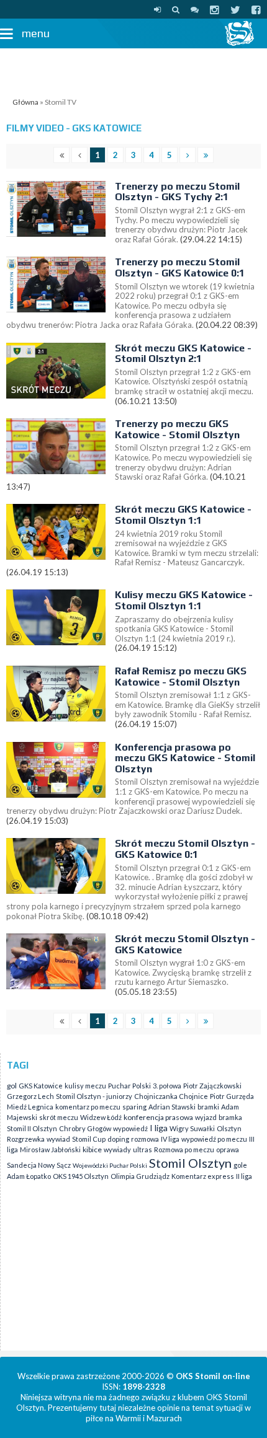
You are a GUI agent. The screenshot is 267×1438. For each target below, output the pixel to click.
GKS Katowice (41, 1086)
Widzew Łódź (101, 1117)
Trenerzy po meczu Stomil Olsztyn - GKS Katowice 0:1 (180, 267)
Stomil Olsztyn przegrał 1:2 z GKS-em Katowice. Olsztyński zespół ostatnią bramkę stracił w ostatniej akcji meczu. (184, 381)
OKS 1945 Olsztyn (81, 1176)
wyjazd (206, 1117)
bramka (230, 1117)
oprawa (227, 1149)
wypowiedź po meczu (214, 1139)
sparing (134, 1107)
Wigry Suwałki (192, 1128)
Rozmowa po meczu (184, 1149)
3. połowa (167, 1086)
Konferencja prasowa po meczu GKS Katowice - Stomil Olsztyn (185, 758)
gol (12, 1085)
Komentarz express (202, 1176)
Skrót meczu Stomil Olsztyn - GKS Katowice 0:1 (185, 848)
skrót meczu (58, 1117)
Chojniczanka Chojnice (171, 1096)
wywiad (58, 1139)
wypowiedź (130, 1128)
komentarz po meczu (87, 1107)
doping (118, 1139)
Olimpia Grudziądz (140, 1176)
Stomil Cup (89, 1139)
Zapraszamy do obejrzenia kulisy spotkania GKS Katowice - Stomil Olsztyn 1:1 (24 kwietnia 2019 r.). (175, 628)
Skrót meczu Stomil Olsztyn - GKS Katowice (185, 944)
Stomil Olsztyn (190, 1162)
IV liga (170, 1139)
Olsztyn (229, 1128)
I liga (159, 1128)
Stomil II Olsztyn (32, 1128)
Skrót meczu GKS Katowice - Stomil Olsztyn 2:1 (183, 353)
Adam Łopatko (29, 1176)
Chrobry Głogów (85, 1128)
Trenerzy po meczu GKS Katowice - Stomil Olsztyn (177, 429)
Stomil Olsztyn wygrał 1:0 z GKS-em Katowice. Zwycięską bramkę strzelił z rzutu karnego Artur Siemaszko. (183, 972)
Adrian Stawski (172, 1107)
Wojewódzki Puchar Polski (110, 1165)
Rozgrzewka (26, 1139)
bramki (208, 1107)
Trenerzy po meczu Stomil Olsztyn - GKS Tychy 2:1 (177, 191)
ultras (142, 1149)
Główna (25, 102)
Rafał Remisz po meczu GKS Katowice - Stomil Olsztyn (181, 676)
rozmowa (145, 1139)
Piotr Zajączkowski (212, 1086)
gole (240, 1165)
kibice (92, 1149)
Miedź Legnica (30, 1107)
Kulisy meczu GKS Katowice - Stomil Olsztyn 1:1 (184, 600)
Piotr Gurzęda (232, 1096)
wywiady (117, 1149)
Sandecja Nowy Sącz (39, 1165)
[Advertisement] (133, 70)
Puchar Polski (129, 1086)
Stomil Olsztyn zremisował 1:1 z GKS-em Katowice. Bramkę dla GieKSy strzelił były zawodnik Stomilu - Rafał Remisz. (187, 704)
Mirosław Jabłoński (50, 1149)
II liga (244, 1176)
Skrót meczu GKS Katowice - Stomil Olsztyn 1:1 (183, 514)
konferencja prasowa (158, 1117)
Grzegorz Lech (30, 1096)
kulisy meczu (85, 1086)
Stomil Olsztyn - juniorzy (94, 1096)
